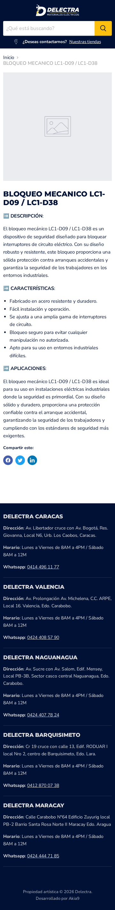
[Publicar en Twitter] (20, 460)
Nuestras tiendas (85, 42)
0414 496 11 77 (43, 567)
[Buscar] (103, 28)
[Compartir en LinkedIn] (32, 460)
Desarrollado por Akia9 (58, 898)
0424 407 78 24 (43, 715)
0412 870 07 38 (43, 785)
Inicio (8, 57)
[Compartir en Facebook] (8, 460)
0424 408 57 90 (43, 637)
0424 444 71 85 (43, 856)
